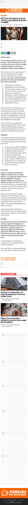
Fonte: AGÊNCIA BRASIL (8, 258)
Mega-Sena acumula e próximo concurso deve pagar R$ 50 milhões (13, 320)
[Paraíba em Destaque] (14, 10)
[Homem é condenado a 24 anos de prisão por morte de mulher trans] (14, 283)
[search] (25, 11)
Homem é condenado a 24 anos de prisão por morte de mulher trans (13, 294)
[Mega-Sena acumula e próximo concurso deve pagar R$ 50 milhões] (14, 309)
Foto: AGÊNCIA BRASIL (8, 259)
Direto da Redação (7, 24)
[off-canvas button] (2, 11)
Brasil (4, 15)
